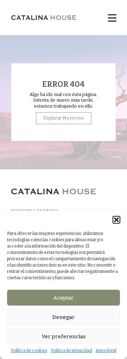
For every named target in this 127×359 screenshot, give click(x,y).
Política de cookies (29, 350)
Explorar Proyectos (63, 118)
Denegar (63, 317)
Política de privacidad (71, 350)
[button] (116, 219)
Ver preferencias (64, 336)
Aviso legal (106, 350)
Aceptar (63, 298)
